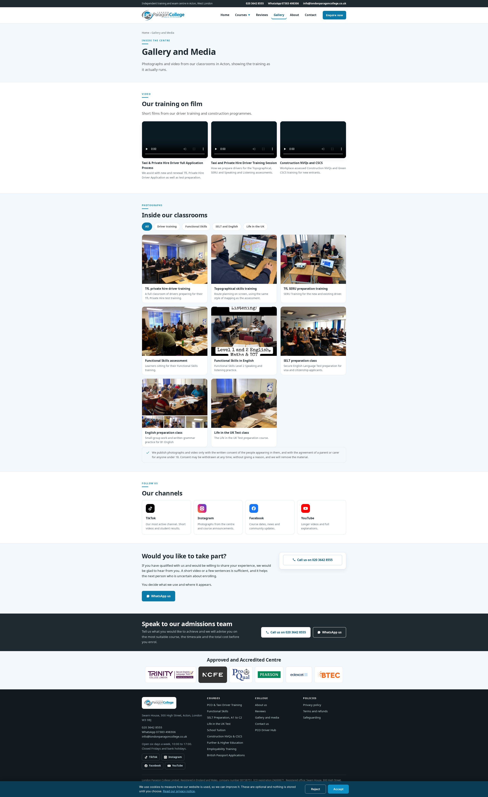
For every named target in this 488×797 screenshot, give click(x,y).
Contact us (262, 724)
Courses (242, 15)
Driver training (167, 226)
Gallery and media (267, 717)
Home (225, 15)
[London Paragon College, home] (163, 15)
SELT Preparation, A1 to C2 (224, 717)
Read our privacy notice (179, 791)
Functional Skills (196, 226)
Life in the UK (255, 226)
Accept (338, 789)
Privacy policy (312, 705)
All (147, 226)
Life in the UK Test (218, 724)
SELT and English (227, 226)
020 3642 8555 (255, 3)
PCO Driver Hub (265, 730)
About (294, 15)
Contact (310, 15)
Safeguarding (312, 717)
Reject (315, 789)
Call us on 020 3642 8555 (315, 560)
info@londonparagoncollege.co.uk (324, 3)
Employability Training (221, 749)
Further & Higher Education (225, 742)
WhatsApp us (161, 596)
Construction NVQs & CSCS (224, 736)
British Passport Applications (226, 755)
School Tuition (216, 730)
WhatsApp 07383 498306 (283, 3)
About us (261, 705)
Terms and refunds (315, 711)
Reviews (262, 15)
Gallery (279, 15)
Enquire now (334, 15)
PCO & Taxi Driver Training (224, 705)
